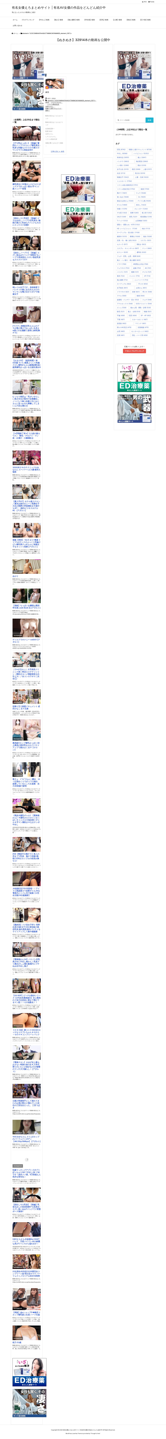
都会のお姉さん (125, 201)
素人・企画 (134, 311)
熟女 (142, 165)
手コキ (143, 284)
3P (147, 276)
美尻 (136, 169)
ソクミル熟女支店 (53, 104)
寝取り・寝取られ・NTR (128, 225)
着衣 (121, 276)
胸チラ (122, 193)
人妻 (147, 169)
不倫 (121, 315)
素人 (142, 157)
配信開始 (146, 217)
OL (142, 197)
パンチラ (123, 161)
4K (148, 268)
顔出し (141, 205)
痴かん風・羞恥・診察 (140, 308)
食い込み (123, 197)
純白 (146, 228)
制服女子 (123, 177)
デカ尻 (122, 213)
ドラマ (121, 264)
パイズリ (122, 272)
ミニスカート (124, 181)
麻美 (47, 92)
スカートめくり (140, 319)
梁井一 (47, 110)
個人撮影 (122, 280)
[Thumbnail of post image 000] (54, 83)
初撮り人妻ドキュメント (53, 108)
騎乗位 (135, 236)
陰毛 (120, 311)
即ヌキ (147, 292)
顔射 (136, 292)
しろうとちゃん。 (57, 102)
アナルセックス (125, 304)
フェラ (141, 193)
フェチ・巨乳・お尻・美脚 (128, 256)
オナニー (122, 252)
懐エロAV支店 (124, 327)
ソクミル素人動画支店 (127, 185)
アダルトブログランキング (134, 351)
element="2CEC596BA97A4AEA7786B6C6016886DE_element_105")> (72, 100)
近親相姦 (143, 327)
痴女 (147, 236)
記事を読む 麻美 (57, 151)
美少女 (140, 173)
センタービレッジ (139, 331)
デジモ (146, 272)
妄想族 (121, 323)
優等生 (141, 252)
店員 (121, 335)
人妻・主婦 (141, 177)
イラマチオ (123, 292)
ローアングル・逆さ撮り (128, 232)
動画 (141, 296)
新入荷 (147, 213)
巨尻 (133, 315)
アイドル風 (144, 201)
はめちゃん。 (49, 106)
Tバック (122, 221)
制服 (147, 311)
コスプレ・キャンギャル (128, 248)
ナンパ (147, 248)
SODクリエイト (144, 304)
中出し (122, 153)
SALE (47, 102)
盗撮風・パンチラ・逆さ (128, 300)
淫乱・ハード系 (140, 335)
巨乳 (121, 149)
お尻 (121, 331)
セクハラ (122, 244)
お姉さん (141, 288)
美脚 (134, 213)
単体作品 (123, 157)
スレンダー (141, 209)
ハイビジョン (141, 153)
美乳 (133, 217)
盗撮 (137, 268)
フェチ (147, 300)
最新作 (122, 236)
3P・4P (146, 315)
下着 (121, 319)
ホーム (15, 33)
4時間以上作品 (140, 264)
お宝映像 (141, 221)
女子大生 (123, 169)
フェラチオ (123, 268)
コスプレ (145, 240)
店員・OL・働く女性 (126, 240)
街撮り (122, 209)
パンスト (134, 276)
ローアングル (124, 284)
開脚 (135, 272)
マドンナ (140, 323)
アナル (121, 296)
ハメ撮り (123, 165)
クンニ (121, 308)
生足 (121, 173)
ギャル (122, 205)
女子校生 (122, 288)
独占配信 (142, 161)
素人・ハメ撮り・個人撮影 (129, 260)
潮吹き (141, 244)
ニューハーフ (141, 280)
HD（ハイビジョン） (127, 228)
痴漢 (145, 189)
